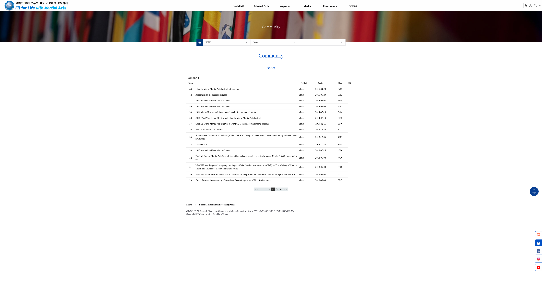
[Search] (535, 5)
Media (307, 5)
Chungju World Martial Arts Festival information (217, 89)
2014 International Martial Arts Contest (212, 100)
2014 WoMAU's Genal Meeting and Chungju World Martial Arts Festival (228, 118)
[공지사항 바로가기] (538, 234)
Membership (201, 144)
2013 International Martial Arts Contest (212, 150)
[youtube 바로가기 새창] (538, 267)
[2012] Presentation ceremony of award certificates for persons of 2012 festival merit (233, 180)
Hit (349, 83)
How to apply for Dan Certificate (210, 129)
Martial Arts (261, 5)
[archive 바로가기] (538, 242)
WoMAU (238, 5)
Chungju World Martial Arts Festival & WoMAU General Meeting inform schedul (232, 124)
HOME (208, 42)
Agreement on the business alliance (211, 95)
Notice (255, 42)
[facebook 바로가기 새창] (538, 251)
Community (330, 5)
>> (285, 189)
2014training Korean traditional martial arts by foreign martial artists (225, 112)
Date (340, 83)
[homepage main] (36, 6)
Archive (353, 5)
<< (256, 189)
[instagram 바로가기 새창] (538, 259)
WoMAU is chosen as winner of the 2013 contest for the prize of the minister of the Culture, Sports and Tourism (245, 174)
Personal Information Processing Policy (217, 204)
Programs (284, 5)
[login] (525, 5)
